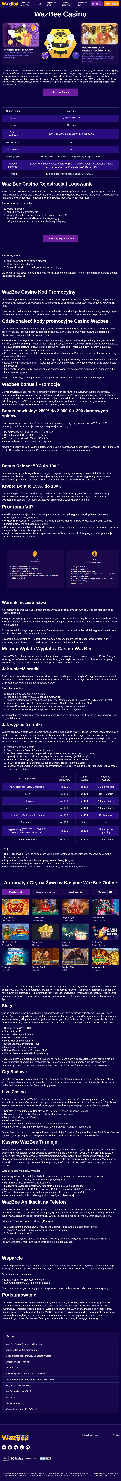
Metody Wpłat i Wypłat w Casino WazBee (25, 1373)
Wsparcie (10, 1397)
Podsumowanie (13, 1403)
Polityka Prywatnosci (90, 1435)
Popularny (14, 892)
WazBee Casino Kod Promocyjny (21, 1350)
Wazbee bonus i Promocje (18, 1362)
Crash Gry (73, 892)
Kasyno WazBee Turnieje (18, 1385)
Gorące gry (103, 892)
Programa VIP (12, 1367)
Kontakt (116, 1435)
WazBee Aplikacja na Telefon (19, 1391)
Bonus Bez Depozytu (25, 4)
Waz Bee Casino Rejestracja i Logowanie (25, 1344)
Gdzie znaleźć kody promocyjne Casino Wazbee (28, 1356)
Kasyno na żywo (43, 892)
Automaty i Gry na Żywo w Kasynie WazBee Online (30, 1379)
